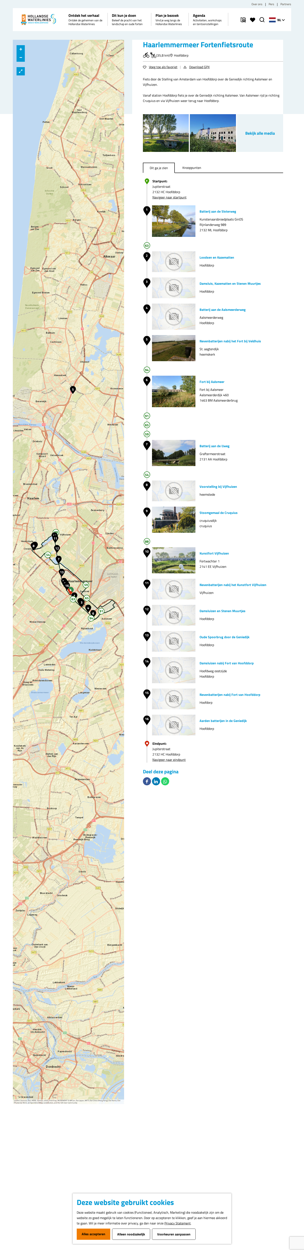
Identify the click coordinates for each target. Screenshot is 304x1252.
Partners (285, 4)
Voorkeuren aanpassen (173, 1234)
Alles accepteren (93, 1233)
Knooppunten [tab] (191, 167)
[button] (70, 591)
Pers (271, 4)
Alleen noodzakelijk (131, 1234)
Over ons (256, 4)
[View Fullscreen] (21, 71)
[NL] (272, 19)
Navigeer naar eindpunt (169, 759)
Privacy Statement (177, 1223)
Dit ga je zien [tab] (159, 167)
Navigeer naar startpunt (169, 197)
